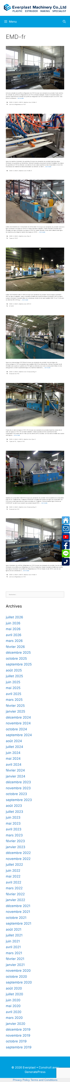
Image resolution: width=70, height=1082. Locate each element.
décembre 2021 (18, 906)
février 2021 (15, 959)
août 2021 (13, 929)
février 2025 (15, 706)
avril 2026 (13, 635)
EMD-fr (16, 102)
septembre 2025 (19, 664)
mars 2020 (14, 1018)
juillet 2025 (14, 676)
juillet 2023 (14, 812)
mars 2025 (14, 700)
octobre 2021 (16, 918)
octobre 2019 (16, 1041)
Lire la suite (21, 98)
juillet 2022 (14, 864)
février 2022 (15, 894)
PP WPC (11, 306)
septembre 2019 (19, 1047)
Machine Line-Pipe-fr (25, 236)
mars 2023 (14, 835)
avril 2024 (13, 764)
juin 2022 (13, 870)
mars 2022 (14, 888)
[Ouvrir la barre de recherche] (64, 21)
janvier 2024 (15, 776)
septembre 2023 (19, 800)
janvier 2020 (15, 1024)
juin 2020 (13, 1000)
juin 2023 (13, 817)
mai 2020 (13, 1006)
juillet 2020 (14, 994)
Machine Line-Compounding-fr (27, 371)
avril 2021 (13, 947)
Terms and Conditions (44, 1079)
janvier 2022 (15, 900)
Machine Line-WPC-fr (25, 304)
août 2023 (14, 806)
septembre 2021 (18, 923)
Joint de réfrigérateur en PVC (17, 104)
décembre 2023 (18, 782)
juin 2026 (13, 623)
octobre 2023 (16, 794)
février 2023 (15, 841)
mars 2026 (14, 641)
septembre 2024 (19, 735)
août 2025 (14, 670)
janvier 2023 (15, 847)
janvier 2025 (15, 711)
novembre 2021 (18, 912)
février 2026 (15, 647)
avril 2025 (13, 694)
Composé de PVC (14, 373)
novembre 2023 (18, 788)
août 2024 (14, 741)
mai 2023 (13, 823)
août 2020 (14, 988)
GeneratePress (35, 1072)
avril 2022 (13, 882)
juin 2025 (13, 682)
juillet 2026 (14, 617)
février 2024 (15, 770)
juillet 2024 (14, 747)
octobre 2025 (16, 658)
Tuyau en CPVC (13, 238)
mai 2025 (13, 688)
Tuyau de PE (12, 441)
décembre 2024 (18, 717)
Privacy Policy (21, 1079)
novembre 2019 (18, 1035)
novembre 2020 (18, 971)
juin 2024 (13, 753)
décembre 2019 (18, 1029)
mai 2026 (13, 629)
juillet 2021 (14, 935)
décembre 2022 (18, 853)
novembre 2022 (18, 859)
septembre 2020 (19, 982)
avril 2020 (13, 1012)
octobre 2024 (16, 729)
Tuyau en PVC (21, 441)
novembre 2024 (18, 723)
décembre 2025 (18, 652)
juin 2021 (13, 941)
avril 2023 (13, 829)
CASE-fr (11, 102)
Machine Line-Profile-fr (30, 102)
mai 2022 (13, 876)
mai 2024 (13, 758)
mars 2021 (14, 953)
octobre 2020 (16, 976)
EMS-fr (21, 102)
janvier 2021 (15, 965)
